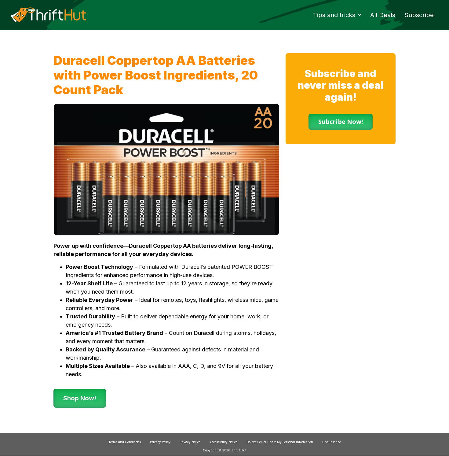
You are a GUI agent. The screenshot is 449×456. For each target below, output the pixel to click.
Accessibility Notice (223, 442)
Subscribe (419, 15)
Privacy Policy (160, 442)
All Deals (382, 15)
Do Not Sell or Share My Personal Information (279, 442)
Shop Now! (79, 398)
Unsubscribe (331, 442)
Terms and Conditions (124, 442)
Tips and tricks (334, 15)
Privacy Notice (190, 442)
